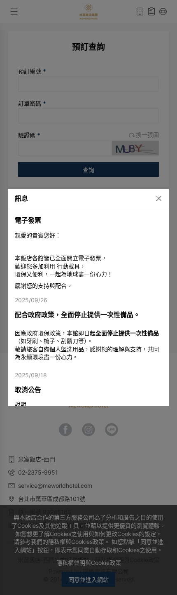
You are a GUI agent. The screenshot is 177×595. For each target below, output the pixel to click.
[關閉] (154, 198)
